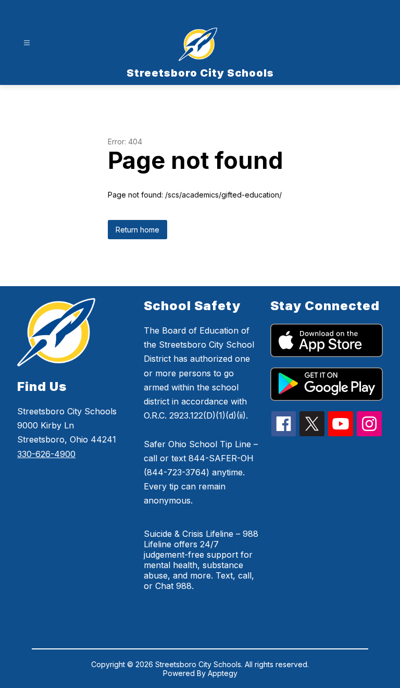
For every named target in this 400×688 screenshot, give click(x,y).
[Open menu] (27, 43)
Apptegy (223, 673)
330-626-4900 (46, 454)
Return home (137, 229)
